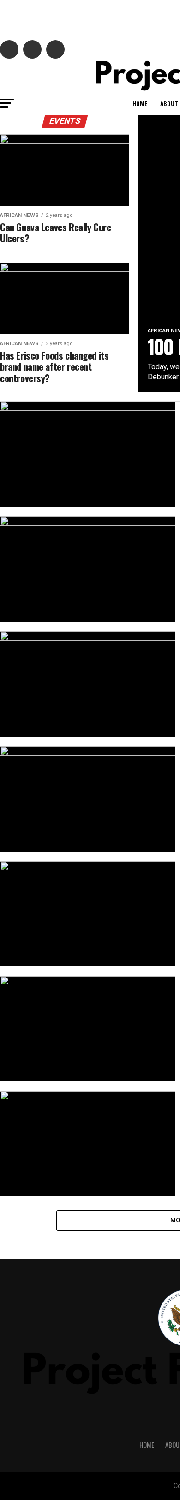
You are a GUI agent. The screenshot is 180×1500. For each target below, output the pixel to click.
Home (139, 103)
